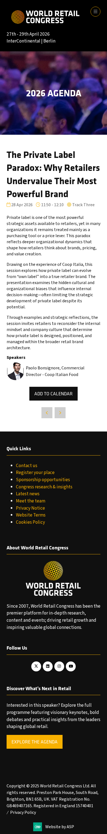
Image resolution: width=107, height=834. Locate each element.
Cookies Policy (30, 522)
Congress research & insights (44, 486)
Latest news (28, 493)
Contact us (26, 465)
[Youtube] (71, 666)
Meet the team (30, 500)
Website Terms (31, 515)
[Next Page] (60, 412)
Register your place (35, 472)
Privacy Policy (23, 812)
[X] (36, 666)
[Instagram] (59, 666)
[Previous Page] (46, 412)
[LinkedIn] (48, 666)
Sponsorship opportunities (43, 479)
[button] (95, 12)
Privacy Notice (30, 508)
